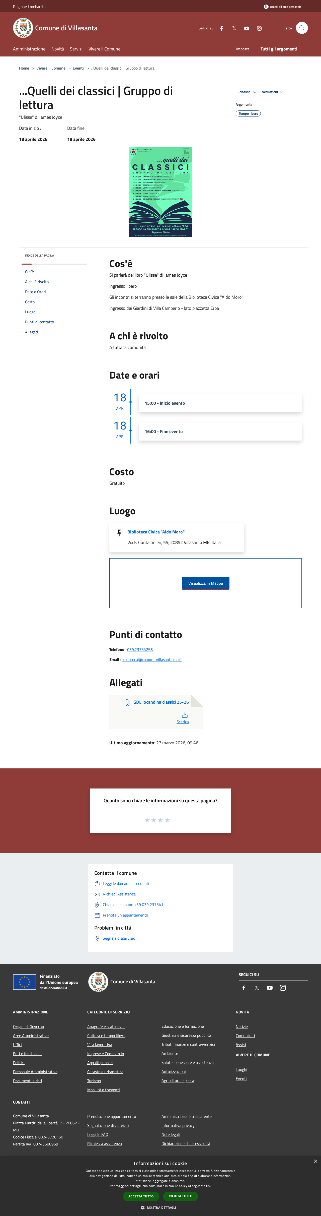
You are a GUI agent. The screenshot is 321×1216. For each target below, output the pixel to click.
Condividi (244, 92)
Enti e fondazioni (27, 1054)
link (208, 1186)
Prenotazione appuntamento (111, 1116)
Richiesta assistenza (104, 1143)
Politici (19, 1063)
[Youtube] (245, 27)
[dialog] (160, 1186)
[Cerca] (302, 28)
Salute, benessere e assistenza (188, 1062)
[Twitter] (232, 27)
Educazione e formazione (183, 1026)
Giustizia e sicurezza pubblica (186, 1035)
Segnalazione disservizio (108, 1125)
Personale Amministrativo (35, 1072)
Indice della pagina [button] (39, 255)
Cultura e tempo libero (106, 1035)
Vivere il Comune (51, 68)
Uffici (17, 1045)
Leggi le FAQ (97, 1134)
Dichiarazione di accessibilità (186, 1143)
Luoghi (241, 1069)
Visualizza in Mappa (205, 583)
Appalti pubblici (100, 1063)
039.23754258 (140, 649)
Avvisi (241, 1045)
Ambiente (170, 1053)
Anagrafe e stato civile (106, 1026)
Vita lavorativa (99, 1045)
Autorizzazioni (174, 1071)
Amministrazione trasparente (187, 1116)
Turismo (94, 1081)
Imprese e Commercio (105, 1054)
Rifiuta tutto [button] (181, 1196)
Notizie (242, 1026)
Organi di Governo (28, 1026)
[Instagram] (257, 27)
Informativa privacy (178, 1125)
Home (24, 68)
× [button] (315, 1161)
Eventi (78, 68)
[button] (160, 1207)
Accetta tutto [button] (141, 1196)
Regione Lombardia (29, 7)
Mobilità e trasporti (103, 1090)
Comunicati (245, 1035)
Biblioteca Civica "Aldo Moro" (156, 531)
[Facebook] (220, 27)
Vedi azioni (270, 92)
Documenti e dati (27, 1081)
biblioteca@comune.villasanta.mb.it (152, 659)
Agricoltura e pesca (178, 1080)
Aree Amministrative (31, 1035)
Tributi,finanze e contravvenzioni (189, 1044)
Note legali (171, 1134)
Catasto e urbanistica (105, 1072)
